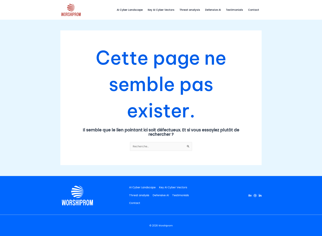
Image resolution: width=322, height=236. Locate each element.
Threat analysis (189, 10)
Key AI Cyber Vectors (161, 10)
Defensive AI (213, 10)
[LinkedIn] (260, 195)
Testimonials (234, 10)
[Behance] (250, 195)
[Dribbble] (255, 195)
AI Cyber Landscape (130, 10)
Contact (253, 10)
